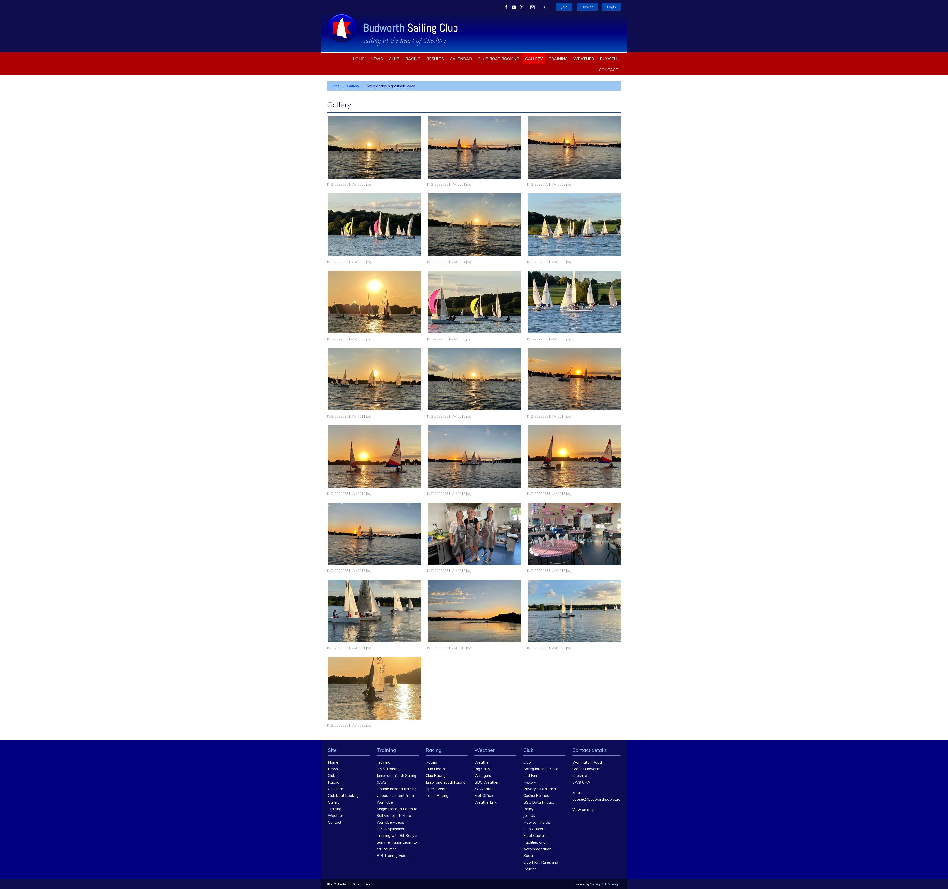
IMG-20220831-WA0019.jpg (449, 648)
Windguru (482, 775)
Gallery (534, 58)
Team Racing (437, 795)
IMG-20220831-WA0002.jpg (549, 184)
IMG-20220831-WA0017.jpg (549, 570)
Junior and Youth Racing (446, 782)
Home (359, 58)
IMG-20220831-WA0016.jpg (349, 570)
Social (528, 855)
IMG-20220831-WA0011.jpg (349, 416)
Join (564, 7)
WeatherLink (485, 802)
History (529, 782)
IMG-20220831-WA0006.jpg (549, 262)
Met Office (483, 795)
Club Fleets (435, 769)
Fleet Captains (536, 835)
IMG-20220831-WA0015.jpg (449, 493)
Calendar (461, 58)
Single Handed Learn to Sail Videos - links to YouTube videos (397, 816)
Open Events (437, 789)
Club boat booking (498, 58)
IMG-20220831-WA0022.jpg (549, 648)
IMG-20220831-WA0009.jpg (349, 339)
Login (611, 7)
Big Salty (482, 769)
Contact (608, 69)
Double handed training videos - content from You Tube (396, 796)
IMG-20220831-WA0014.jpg (549, 416)
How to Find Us (536, 822)
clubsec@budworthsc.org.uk (596, 799)
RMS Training (388, 769)
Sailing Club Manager (605, 884)
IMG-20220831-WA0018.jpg (449, 570)
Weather (583, 58)
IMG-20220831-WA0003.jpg (349, 184)
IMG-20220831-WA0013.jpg (549, 493)
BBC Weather (486, 782)
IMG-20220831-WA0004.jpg (449, 262)
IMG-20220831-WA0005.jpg (349, 262)
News (377, 58)
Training (558, 58)
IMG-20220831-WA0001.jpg (449, 184)
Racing (412, 58)
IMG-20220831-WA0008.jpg (449, 339)
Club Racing (436, 775)
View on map (583, 809)
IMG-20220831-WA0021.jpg (349, 648)
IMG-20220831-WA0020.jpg (349, 725)
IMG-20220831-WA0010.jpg (449, 416)
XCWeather (484, 789)
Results (435, 58)
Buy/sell (609, 58)
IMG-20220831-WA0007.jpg (549, 339)
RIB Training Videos (394, 855)
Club (394, 58)
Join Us (529, 815)
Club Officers (534, 829)
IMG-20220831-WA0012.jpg (349, 493)
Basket (587, 7)
